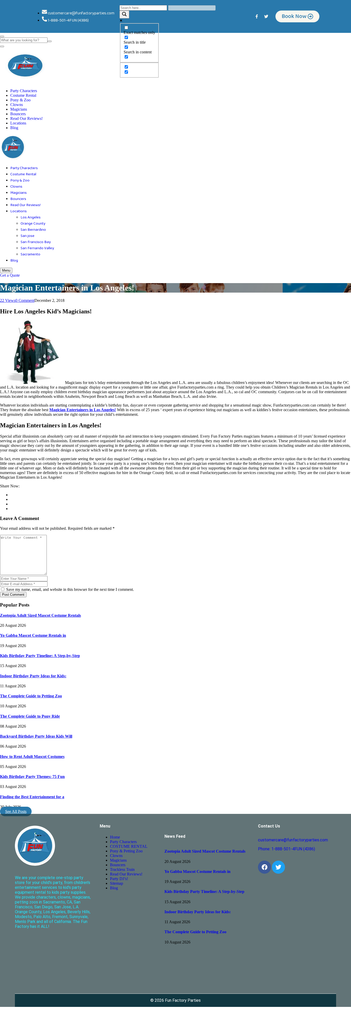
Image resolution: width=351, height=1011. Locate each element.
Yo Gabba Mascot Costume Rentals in (33, 635)
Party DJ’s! (119, 879)
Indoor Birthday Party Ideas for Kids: (33, 676)
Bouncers (18, 114)
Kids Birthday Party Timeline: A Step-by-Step (40, 655)
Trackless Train (122, 869)
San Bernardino (33, 230)
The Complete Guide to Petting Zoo (31, 696)
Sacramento (30, 254)
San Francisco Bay (36, 242)
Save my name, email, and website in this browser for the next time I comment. (69, 589)
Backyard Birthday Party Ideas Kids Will (36, 736)
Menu (6, 270)
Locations (18, 123)
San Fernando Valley (37, 248)
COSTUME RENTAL (128, 846)
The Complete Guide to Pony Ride (30, 716)
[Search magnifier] (124, 14)
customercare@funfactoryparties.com (293, 839)
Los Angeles (31, 217)
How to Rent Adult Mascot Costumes (32, 756)
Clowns (16, 104)
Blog (14, 128)
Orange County (33, 223)
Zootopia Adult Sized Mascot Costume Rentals (40, 615)
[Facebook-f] (257, 16)
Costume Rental (23, 95)
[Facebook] (264, 867)
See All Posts (15, 811)
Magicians (18, 109)
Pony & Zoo (20, 100)
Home (115, 837)
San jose (27, 236)
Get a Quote (10, 275)
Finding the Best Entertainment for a (32, 797)
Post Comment (13, 594)
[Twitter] (266, 16)
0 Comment (24, 300)
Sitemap (116, 883)
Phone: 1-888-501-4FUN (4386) (286, 848)
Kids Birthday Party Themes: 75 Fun (32, 776)
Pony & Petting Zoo (126, 851)
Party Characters (23, 91)
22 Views (7, 300)
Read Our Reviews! (26, 118)
